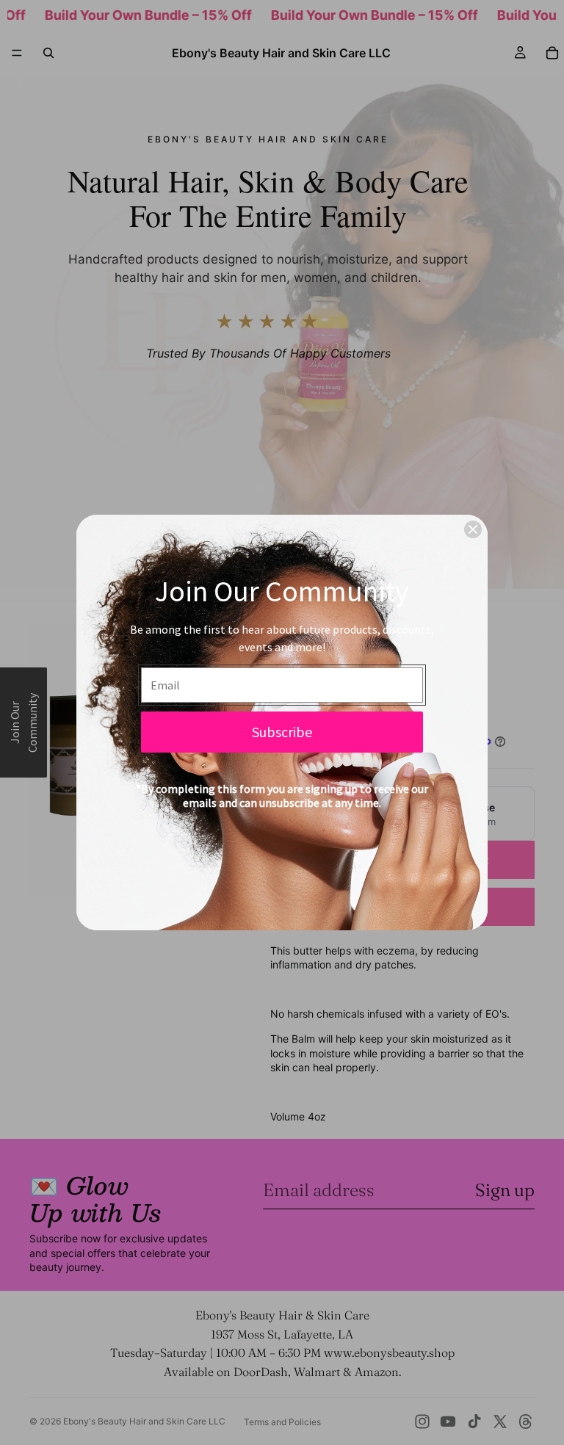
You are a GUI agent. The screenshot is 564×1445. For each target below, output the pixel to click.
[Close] (473, 529)
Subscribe (282, 731)
